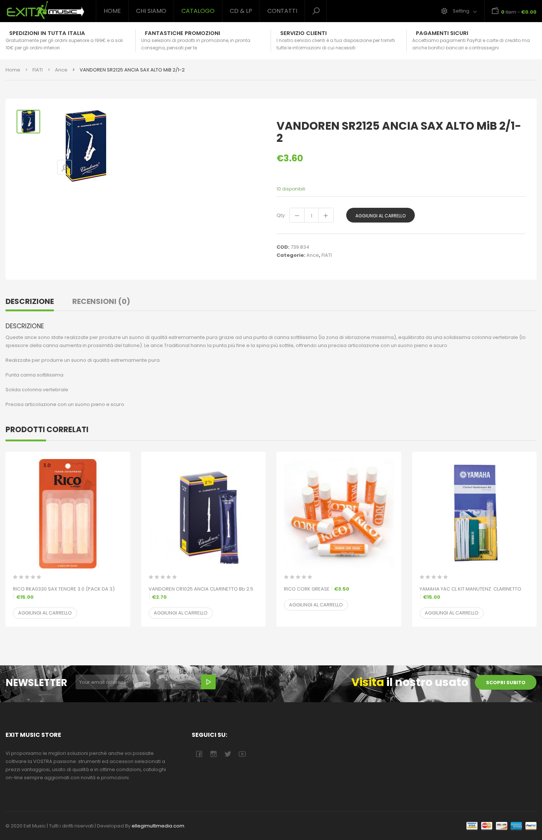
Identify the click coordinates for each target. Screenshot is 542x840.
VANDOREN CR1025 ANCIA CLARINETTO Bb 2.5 (201, 593)
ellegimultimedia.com (158, 825)
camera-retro (213, 754)
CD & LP (241, 11)
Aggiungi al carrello (380, 216)
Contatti (282, 11)
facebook (199, 754)
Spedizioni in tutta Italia (47, 33)
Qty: (281, 215)
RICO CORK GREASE (316, 588)
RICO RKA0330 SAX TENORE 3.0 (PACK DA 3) (64, 593)
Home (112, 11)
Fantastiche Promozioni (182, 33)
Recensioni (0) (101, 301)
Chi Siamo (151, 11)
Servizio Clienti (303, 33)
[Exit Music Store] (45, 10)
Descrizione (30, 301)
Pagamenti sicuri (442, 33)
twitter (227, 754)
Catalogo (198, 11)
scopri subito (505, 682)
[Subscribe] (208, 682)
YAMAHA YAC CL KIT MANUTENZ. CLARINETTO (470, 593)
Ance (61, 69)
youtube (242, 754)
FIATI (37, 69)
